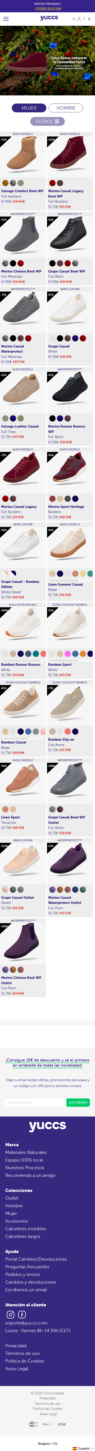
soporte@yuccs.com (26, 1323)
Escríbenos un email (26, 1289)
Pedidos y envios (22, 1274)
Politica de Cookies (24, 1361)
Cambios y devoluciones (30, 1282)
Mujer (11, 1213)
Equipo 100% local (24, 1160)
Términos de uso (22, 1353)
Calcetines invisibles (25, 1228)
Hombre (14, 1205)
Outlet (11, 1198)
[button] (83, 1448)
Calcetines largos (22, 1236)
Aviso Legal (16, 1368)
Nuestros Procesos (24, 1167)
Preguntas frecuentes (27, 1266)
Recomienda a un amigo (30, 1175)
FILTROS (44, 121)
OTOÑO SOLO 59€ (48, 8)
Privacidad (16, 1345)
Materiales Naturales (26, 1152)
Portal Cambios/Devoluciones (36, 1259)
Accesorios (16, 1221)
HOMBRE (66, 108)
